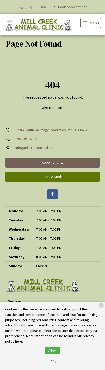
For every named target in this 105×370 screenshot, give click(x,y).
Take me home (52, 107)
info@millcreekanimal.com (35, 147)
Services (15, 301)
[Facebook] (52, 194)
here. (19, 341)
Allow (52, 350)
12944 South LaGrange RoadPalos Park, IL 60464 (51, 129)
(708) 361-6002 (26, 138)
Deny (52, 361)
